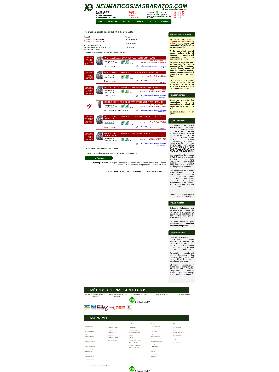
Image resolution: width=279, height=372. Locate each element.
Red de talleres (177, 327)
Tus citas (153, 329)
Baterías (131, 335)
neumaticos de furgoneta (113, 335)
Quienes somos (89, 326)
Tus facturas (154, 331)
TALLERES (152, 22)
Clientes (175, 337)
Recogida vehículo (155, 336)
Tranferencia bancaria (139, 294)
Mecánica (131, 324)
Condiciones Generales (90, 344)
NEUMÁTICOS (113, 22)
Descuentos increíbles (90, 354)
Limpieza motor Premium (135, 340)
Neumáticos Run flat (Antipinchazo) (96, 47)
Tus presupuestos (155, 326)
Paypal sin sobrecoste (162, 294)
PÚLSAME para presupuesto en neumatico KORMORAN (153, 96)
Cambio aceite (132, 327)
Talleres (175, 324)
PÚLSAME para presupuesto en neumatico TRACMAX (153, 81)
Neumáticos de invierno (94, 39)
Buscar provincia (177, 330)
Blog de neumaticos (90, 341)
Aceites (131, 337)
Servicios (153, 324)
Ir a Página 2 (99, 158)
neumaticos (110, 324)
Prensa (86, 329)
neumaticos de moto (112, 330)
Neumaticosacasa (89, 359)
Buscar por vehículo (112, 340)
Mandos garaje (154, 354)
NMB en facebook (89, 356)
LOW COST (165, 22)
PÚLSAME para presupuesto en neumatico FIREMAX (153, 66)
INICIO (100, 22)
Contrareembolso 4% (184, 294)
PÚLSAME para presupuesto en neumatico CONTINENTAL (153, 127)
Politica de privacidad (90, 346)
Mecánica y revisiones (134, 332)
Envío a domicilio (155, 339)
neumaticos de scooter (112, 337)
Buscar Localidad (177, 332)
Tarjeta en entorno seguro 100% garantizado (117, 295)
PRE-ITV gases (133, 342)
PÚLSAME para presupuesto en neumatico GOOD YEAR (153, 111)
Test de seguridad (89, 339)
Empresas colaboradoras (91, 334)
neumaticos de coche (112, 327)
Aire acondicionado (134, 330)
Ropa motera (154, 356)
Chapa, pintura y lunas (156, 344)
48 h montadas (88, 351)
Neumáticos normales (91, 49)
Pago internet (154, 334)
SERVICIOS (140, 22)
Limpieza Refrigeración (134, 345)
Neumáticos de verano (94, 41)
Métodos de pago (89, 331)
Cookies (175, 339)
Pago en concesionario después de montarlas (95, 295)
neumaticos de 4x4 (111, 332)
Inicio (86, 324)
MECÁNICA (127, 22)
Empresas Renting (89, 336)
